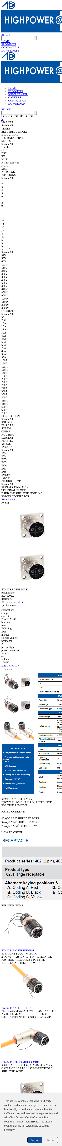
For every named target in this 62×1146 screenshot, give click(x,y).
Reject (50, 1140)
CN (8, 34)
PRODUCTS (8, 44)
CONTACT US (10, 47)
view (8, 602)
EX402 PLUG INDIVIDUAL (18, 950)
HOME (5, 41)
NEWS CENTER (18, 94)
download (18, 602)
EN (3, 34)
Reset (4, 499)
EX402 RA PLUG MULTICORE (20, 1062)
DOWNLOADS (10, 50)
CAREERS (14, 97)
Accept (34, 1140)
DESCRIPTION (10, 665)
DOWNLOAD (16, 103)
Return (5, 502)
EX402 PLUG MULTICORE (17, 1007)
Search (12, 499)
